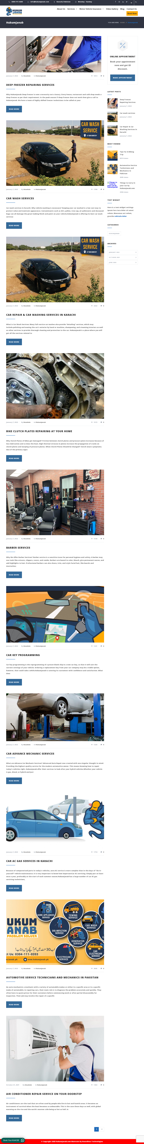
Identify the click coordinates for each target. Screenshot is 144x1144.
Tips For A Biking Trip (127, 153)
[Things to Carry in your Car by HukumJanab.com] (112, 187)
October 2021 (122, 257)
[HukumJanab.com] (25, 11)
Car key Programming (23, 655)
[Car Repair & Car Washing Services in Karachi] (55, 269)
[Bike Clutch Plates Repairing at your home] (55, 386)
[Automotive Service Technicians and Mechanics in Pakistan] (55, 932)
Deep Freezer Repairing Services (30, 84)
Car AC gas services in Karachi (29, 861)
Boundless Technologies (92, 1141)
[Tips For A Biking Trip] (112, 155)
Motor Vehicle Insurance (90, 9)
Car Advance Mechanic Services (30, 753)
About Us (61, 9)
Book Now (132, 13)
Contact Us (132, 9)
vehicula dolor (120, 216)
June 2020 (122, 262)
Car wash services (20, 198)
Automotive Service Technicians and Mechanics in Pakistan (52, 977)
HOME (122, 22)
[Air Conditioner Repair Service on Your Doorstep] (55, 1048)
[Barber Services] (55, 502)
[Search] (136, 2)
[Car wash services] (55, 153)
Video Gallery (112, 9)
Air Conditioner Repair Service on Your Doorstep (44, 1094)
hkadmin (27, 76)
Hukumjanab (41, 76)
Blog (122, 9)
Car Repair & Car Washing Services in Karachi (41, 314)
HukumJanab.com (63, 1141)
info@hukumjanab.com (39, 2)
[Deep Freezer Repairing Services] (55, 54)
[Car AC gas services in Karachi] (55, 820)
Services (71, 9)
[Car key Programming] (55, 614)
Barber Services (18, 547)
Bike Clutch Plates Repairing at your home (39, 431)
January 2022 (122, 252)
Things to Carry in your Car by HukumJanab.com (127, 185)
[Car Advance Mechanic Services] (55, 717)
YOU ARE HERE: (113, 22)
